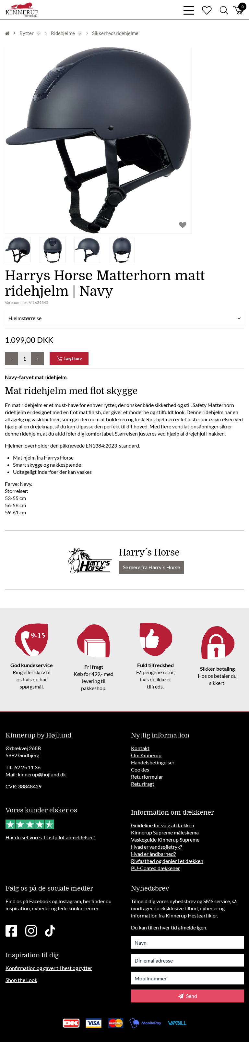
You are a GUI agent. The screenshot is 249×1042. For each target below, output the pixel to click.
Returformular (147, 776)
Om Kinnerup (146, 755)
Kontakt (140, 748)
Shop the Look (21, 980)
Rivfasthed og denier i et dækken (167, 861)
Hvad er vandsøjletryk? (156, 847)
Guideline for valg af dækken (162, 825)
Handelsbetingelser (152, 762)
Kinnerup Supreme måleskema (165, 832)
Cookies (140, 769)
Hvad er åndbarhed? (153, 854)
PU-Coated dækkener (155, 868)
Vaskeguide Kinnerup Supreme (165, 839)
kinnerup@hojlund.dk (42, 774)
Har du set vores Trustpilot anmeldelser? (50, 837)
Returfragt (142, 784)
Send (191, 996)
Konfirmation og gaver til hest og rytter (49, 968)
